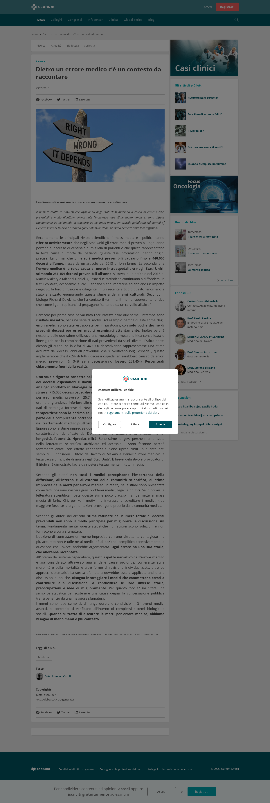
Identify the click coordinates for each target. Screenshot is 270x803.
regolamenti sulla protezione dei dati (132, 413)
